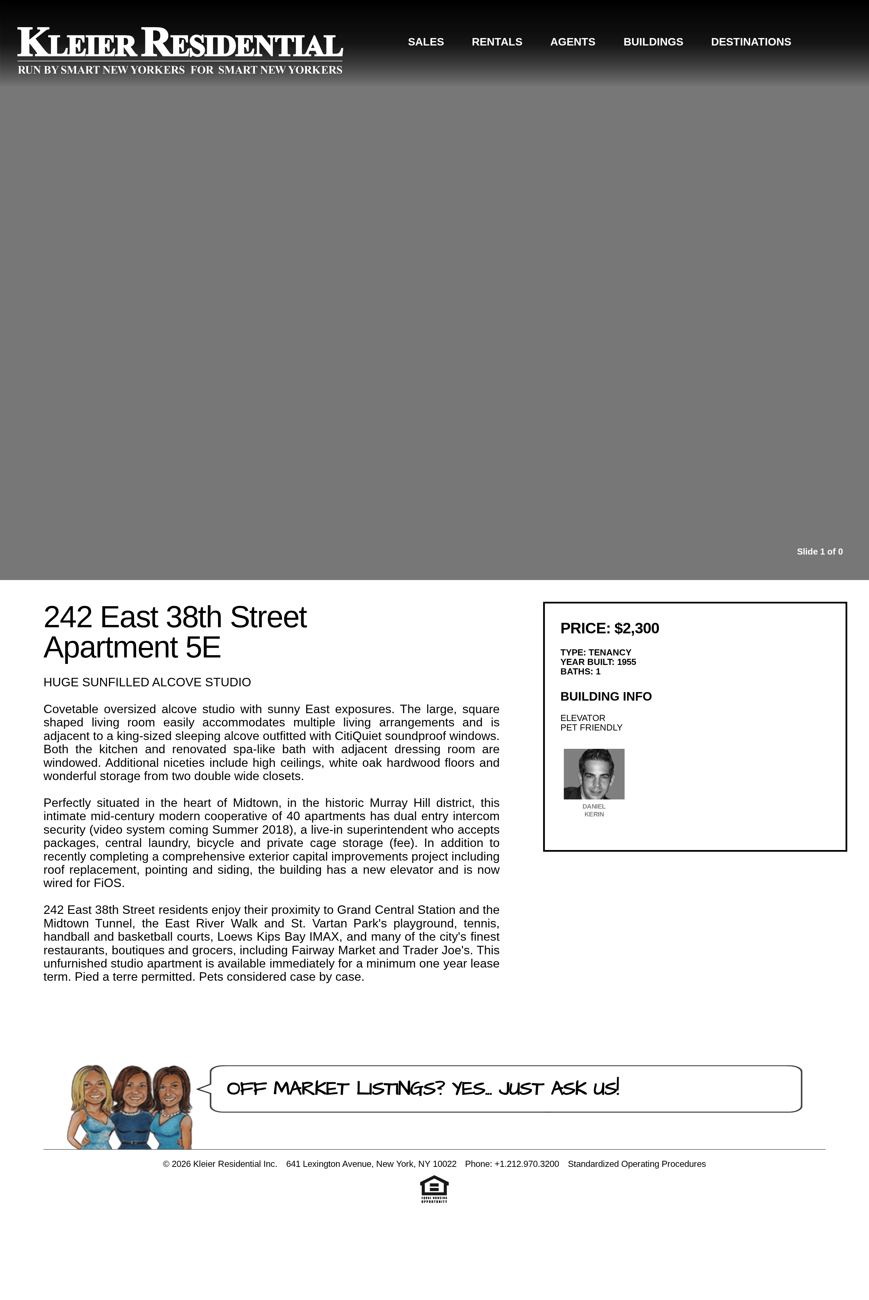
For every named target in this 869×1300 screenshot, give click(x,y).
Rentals (497, 42)
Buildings (653, 42)
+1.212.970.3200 (527, 1164)
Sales (426, 42)
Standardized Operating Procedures (637, 1164)
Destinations (751, 42)
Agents (572, 42)
